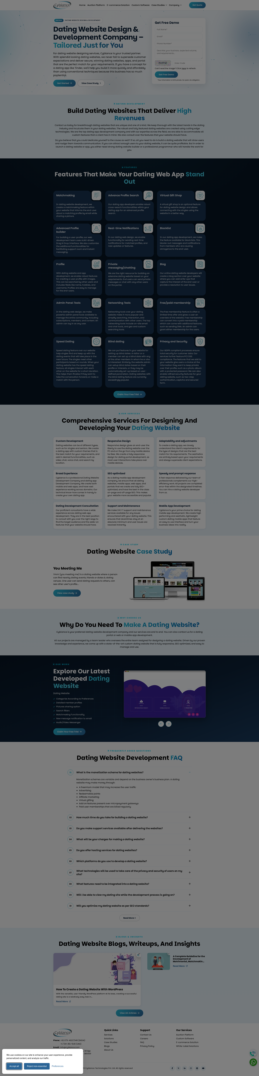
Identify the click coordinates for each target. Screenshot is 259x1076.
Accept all (14, 1066)
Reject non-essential (37, 1066)
